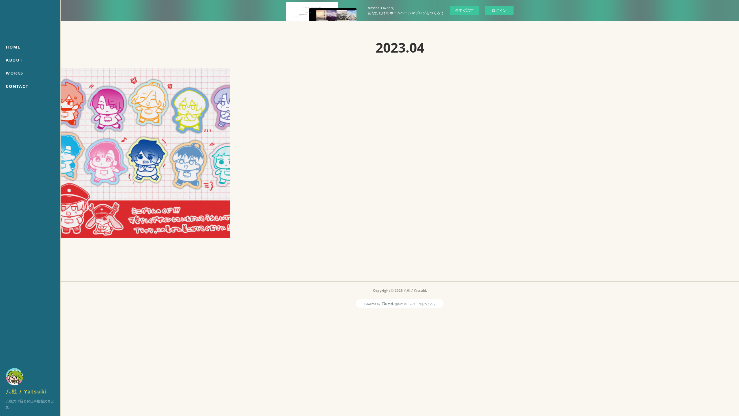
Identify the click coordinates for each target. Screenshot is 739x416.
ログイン (499, 10)
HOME (13, 47)
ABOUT (14, 60)
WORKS (14, 73)
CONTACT (17, 86)
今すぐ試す (464, 10)
